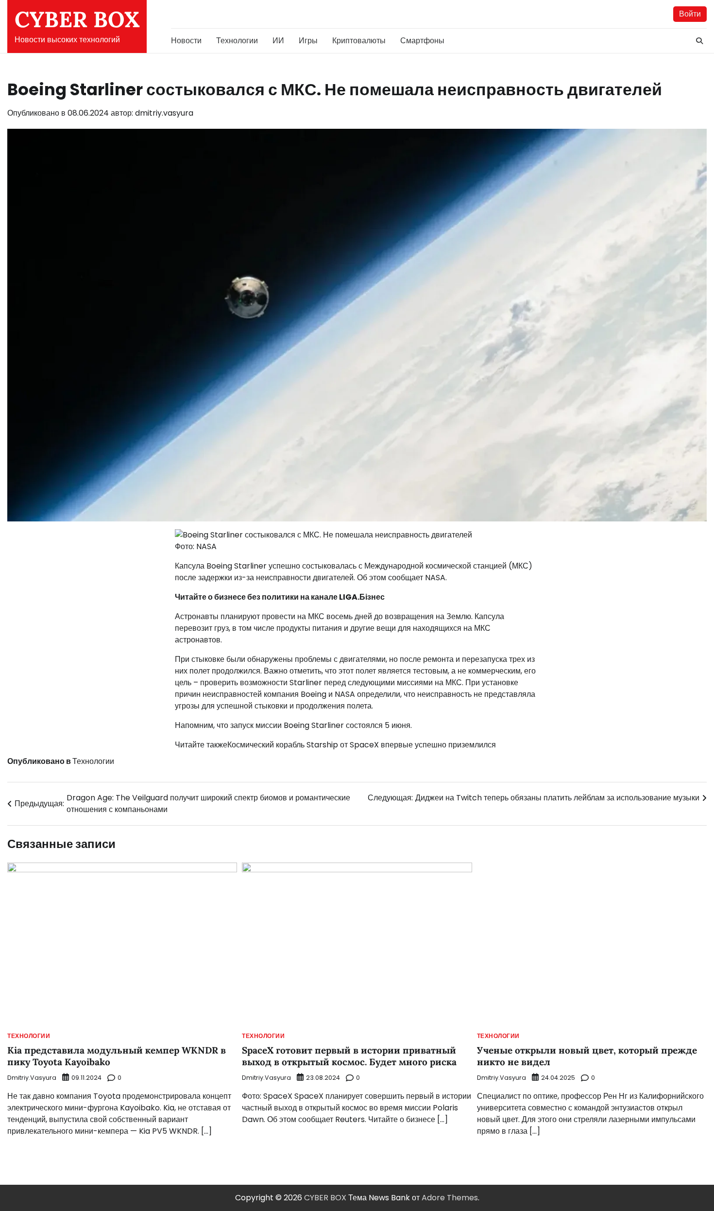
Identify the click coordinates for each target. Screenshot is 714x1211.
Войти (690, 13)
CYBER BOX (77, 19)
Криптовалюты (359, 40)
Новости (186, 40)
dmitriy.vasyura (164, 113)
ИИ (278, 40)
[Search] (699, 41)
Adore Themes (450, 1197)
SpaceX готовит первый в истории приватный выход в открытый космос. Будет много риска (349, 1056)
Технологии (237, 40)
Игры (308, 40)
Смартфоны (422, 40)
